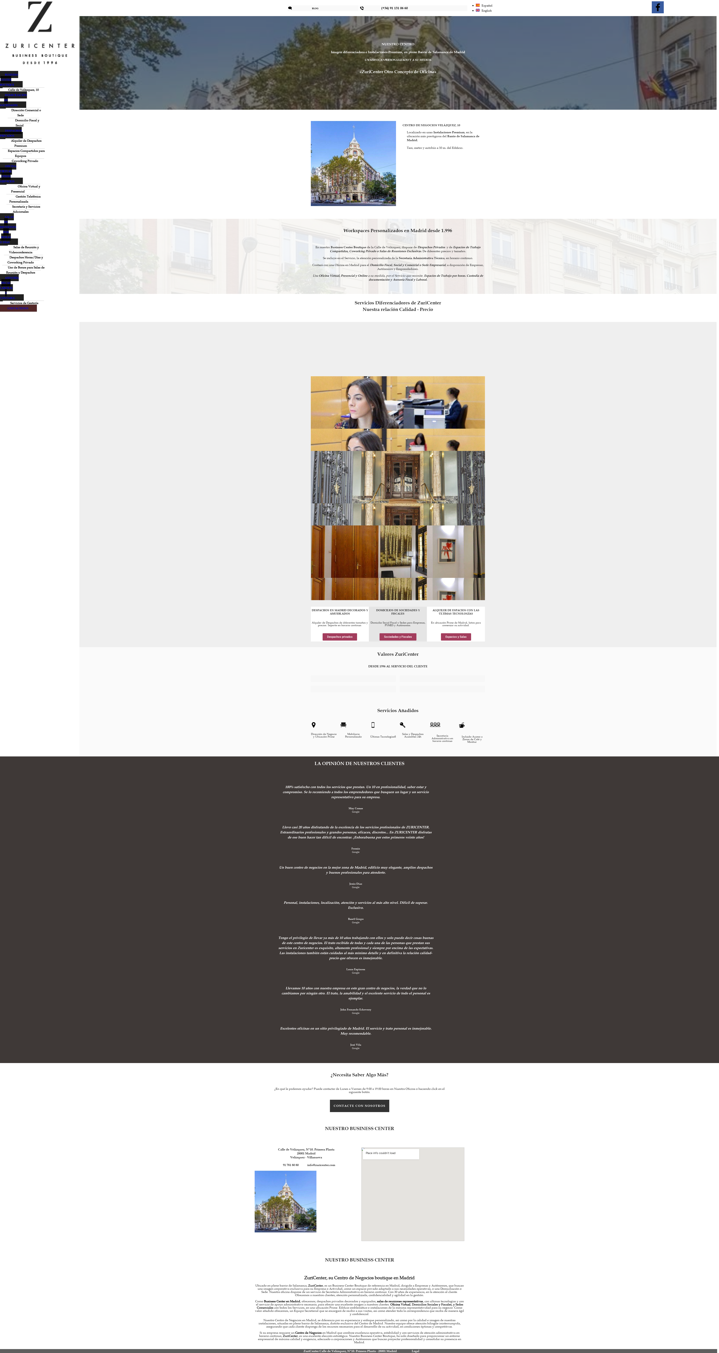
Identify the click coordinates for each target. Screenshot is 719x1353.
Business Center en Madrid (282, 1301)
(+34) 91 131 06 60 (394, 8)
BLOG (315, 8)
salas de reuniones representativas (400, 1301)
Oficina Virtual (400, 1304)
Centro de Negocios (308, 1333)
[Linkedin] (672, 7)
